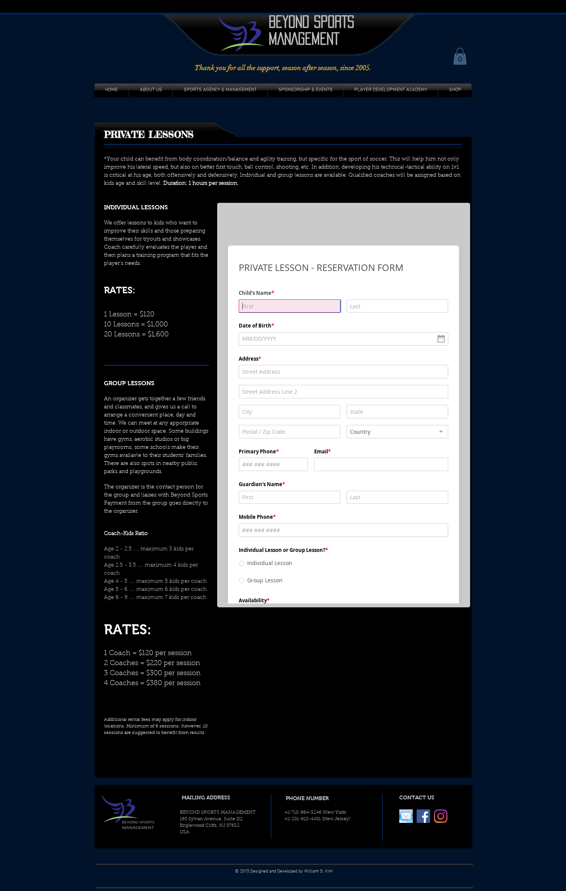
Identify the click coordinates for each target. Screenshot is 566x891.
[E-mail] (406, 816)
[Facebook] (423, 816)
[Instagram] (440, 816)
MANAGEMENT (304, 38)
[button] (460, 56)
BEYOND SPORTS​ (311, 21)
